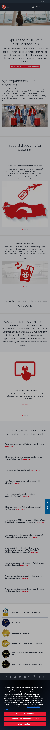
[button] (25, 724)
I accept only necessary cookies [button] (25, 719)
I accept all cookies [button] (25, 714)
